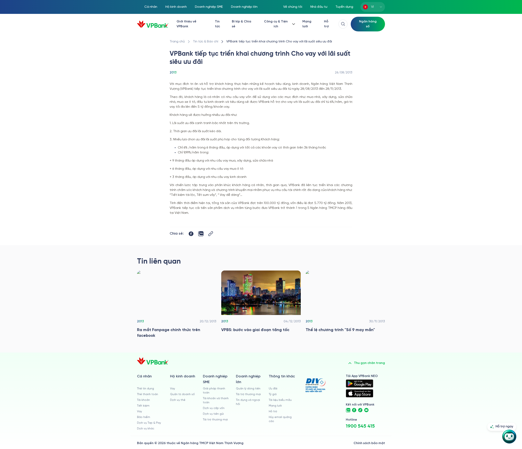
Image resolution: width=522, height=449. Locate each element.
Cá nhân (150, 7)
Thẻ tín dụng (145, 388)
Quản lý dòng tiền (248, 388)
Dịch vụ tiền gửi (213, 414)
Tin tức (217, 24)
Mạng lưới (306, 24)
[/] (152, 24)
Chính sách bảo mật (369, 443)
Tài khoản (143, 400)
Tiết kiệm (143, 405)
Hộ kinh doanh (176, 7)
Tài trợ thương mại (215, 419)
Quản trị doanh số (182, 394)
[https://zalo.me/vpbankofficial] (348, 410)
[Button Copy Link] (210, 233)
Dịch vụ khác (145, 428)
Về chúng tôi (292, 7)
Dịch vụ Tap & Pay (149, 423)
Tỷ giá (272, 394)
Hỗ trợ (326, 24)
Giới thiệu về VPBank (186, 24)
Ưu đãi (273, 388)
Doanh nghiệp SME (209, 7)
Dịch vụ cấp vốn (214, 408)
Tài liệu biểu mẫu (280, 400)
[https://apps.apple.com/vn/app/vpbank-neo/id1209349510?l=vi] (359, 393)
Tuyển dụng (344, 7)
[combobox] (373, 7)
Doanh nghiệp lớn (244, 7)
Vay (139, 411)
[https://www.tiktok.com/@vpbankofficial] (360, 410)
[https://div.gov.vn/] (315, 385)
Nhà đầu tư (318, 7)
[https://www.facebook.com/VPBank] (354, 410)
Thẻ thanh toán (147, 394)
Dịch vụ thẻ (177, 400)
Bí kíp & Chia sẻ (241, 24)
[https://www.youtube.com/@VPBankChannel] (366, 410)
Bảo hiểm (143, 417)
